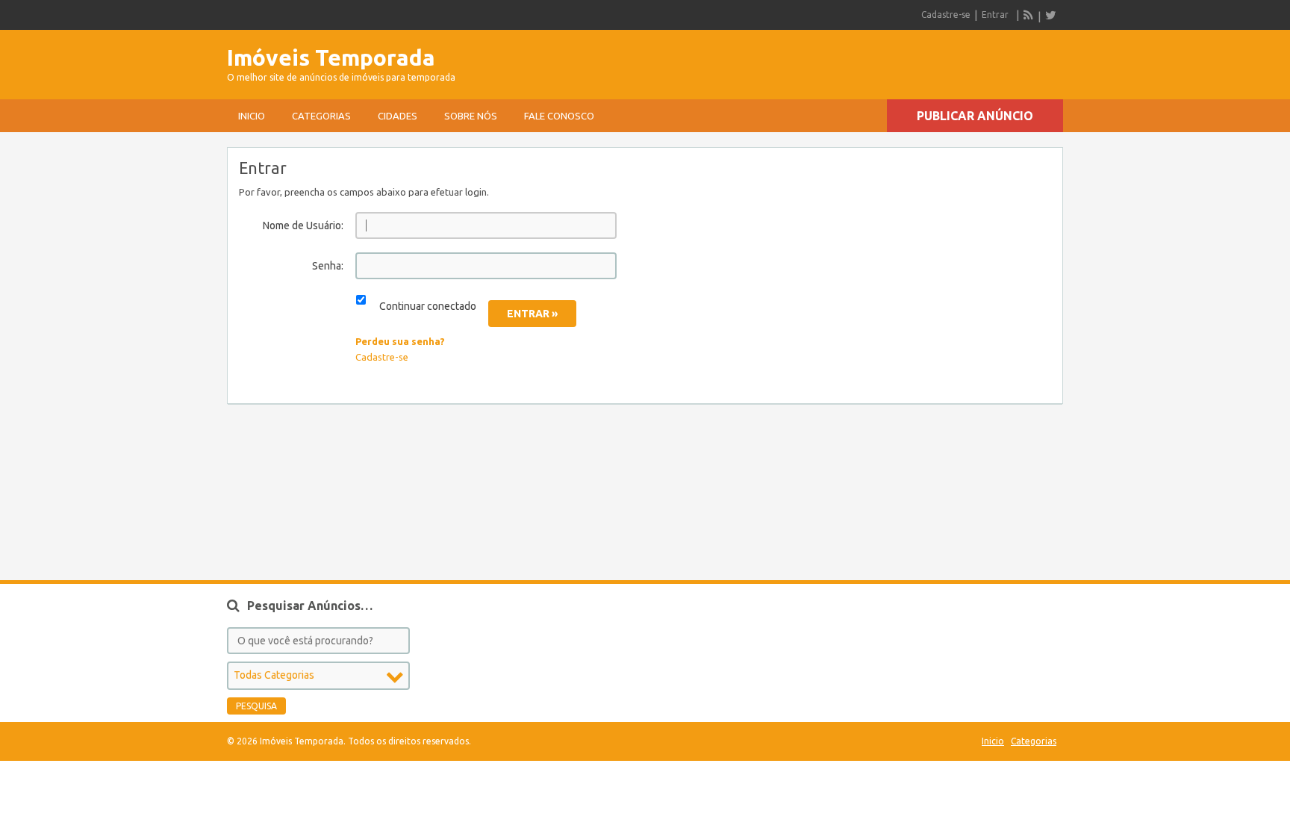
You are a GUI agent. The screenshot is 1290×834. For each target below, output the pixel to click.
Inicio (251, 116)
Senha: (327, 266)
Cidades (397, 116)
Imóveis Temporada (331, 57)
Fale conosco (559, 116)
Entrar (995, 14)
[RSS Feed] (1028, 14)
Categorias (321, 116)
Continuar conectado (427, 306)
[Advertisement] (888, 59)
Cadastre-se (945, 14)
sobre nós (470, 116)
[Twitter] (1050, 14)
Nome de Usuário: (303, 225)
